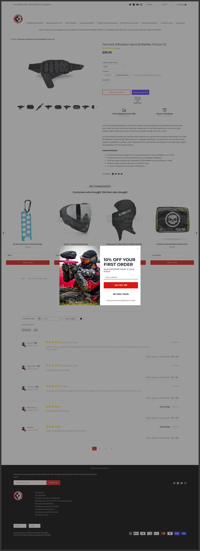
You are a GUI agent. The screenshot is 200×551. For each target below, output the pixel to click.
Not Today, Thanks (121, 294)
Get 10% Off (121, 285)
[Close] (138, 248)
